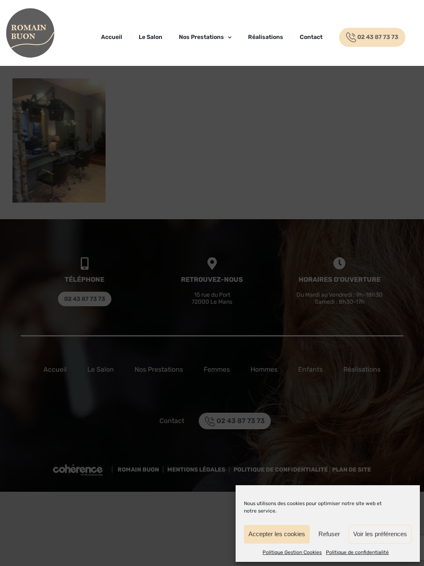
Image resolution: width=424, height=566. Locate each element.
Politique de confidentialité (357, 552)
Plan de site (351, 470)
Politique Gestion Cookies (292, 552)
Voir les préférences (380, 533)
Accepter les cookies (276, 533)
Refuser (329, 533)
